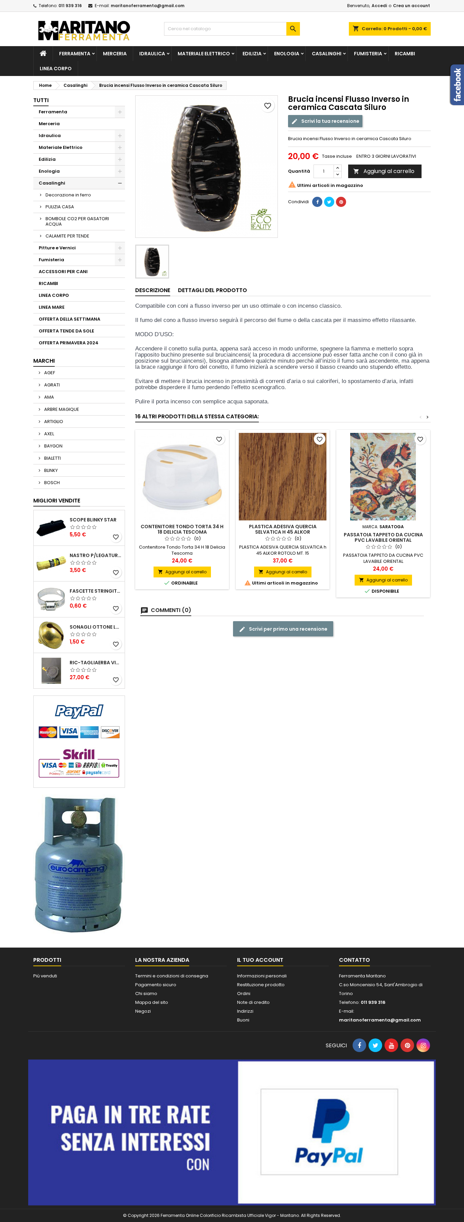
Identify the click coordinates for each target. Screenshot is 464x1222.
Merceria (115, 53)
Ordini (243, 993)
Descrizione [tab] (152, 290)
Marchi (44, 361)
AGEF (49, 372)
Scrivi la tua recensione (329, 121)
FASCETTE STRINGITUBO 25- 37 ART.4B (96, 591)
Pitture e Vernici (57, 248)
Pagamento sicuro (155, 984)
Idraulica (152, 53)
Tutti (41, 100)
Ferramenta (74, 53)
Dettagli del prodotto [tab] (212, 290)
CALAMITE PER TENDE (67, 236)
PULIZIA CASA (60, 207)
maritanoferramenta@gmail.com (147, 5)
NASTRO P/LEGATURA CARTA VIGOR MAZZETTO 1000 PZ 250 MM (96, 555)
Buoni (243, 1020)
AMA (48, 397)
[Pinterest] (341, 202)
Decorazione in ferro (68, 195)
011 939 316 (70, 5)
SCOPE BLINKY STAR (93, 519)
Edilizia (252, 53)
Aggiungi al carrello (383, 171)
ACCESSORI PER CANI (63, 271)
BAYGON (53, 446)
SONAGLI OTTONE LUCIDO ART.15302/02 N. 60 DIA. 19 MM (96, 627)
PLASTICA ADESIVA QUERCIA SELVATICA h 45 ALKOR (283, 529)
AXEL (48, 434)
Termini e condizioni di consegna (171, 976)
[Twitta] (329, 202)
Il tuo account (260, 960)
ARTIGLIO (53, 421)
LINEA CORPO (56, 68)
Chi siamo (146, 993)
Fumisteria (368, 53)
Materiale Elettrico (204, 53)
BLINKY (50, 470)
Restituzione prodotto (261, 984)
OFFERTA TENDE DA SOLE (66, 331)
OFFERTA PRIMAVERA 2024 (69, 343)
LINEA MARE (52, 307)
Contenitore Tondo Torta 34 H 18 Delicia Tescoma (182, 529)
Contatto (354, 960)
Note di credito (253, 1002)
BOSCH (51, 482)
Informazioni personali (262, 976)
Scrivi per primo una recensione (287, 629)
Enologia (286, 53)
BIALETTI (52, 458)
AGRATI (51, 385)
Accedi (379, 5)
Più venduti (45, 976)
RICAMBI (405, 53)
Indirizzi (245, 1011)
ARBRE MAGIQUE (61, 409)
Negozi (143, 1011)
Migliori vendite (56, 500)
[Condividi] (317, 202)
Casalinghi (326, 53)
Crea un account (411, 5)
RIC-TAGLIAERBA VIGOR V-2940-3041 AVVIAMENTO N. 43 (96, 662)
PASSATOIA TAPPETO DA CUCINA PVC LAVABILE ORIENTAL (383, 537)
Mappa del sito (151, 1002)
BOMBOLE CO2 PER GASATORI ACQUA (77, 221)
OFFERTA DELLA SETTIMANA (69, 319)
